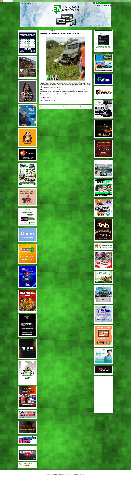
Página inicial (65, 106)
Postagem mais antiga (85, 106)
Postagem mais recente (46, 106)
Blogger (82, 474)
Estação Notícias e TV (46, 100)
